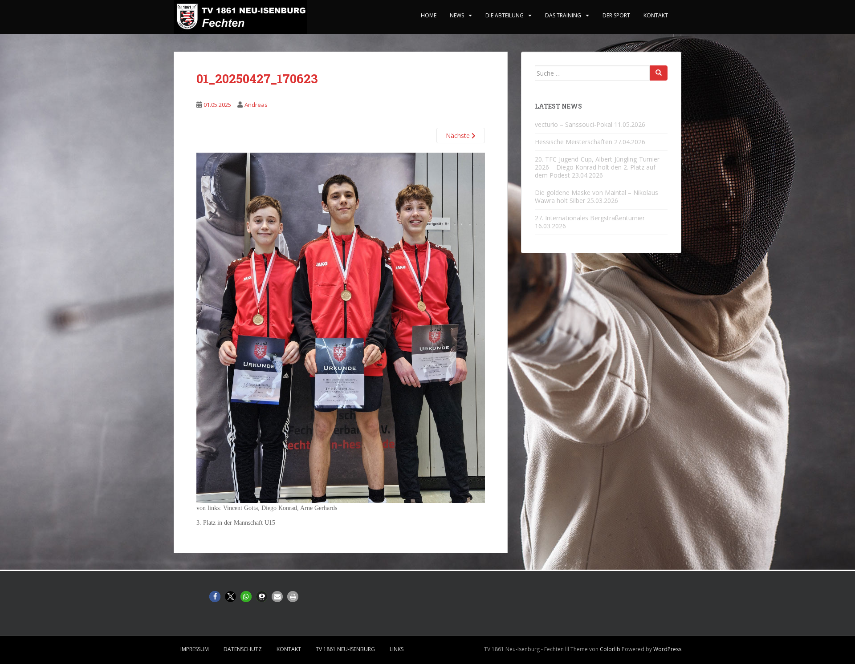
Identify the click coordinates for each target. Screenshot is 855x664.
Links (396, 649)
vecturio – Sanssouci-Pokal (573, 124)
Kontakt (655, 15)
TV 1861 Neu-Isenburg (345, 649)
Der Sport (616, 15)
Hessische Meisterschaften (573, 142)
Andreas (256, 105)
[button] (214, 596)
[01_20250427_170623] (340, 327)
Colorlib (610, 649)
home (428, 15)
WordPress (667, 649)
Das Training (563, 15)
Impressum (194, 649)
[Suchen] (659, 73)
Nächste (459, 135)
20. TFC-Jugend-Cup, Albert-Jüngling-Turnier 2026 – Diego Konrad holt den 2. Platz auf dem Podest (597, 167)
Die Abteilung (504, 15)
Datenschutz (243, 649)
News (457, 15)
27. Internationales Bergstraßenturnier (590, 218)
